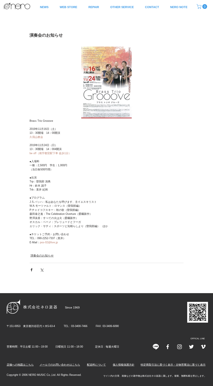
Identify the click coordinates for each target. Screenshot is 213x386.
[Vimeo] (203, 347)
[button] (202, 6)
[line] (156, 347)
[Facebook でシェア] (31, 270)
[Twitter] (191, 347)
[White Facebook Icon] (168, 347)
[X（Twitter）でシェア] (42, 270)
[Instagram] (179, 347)
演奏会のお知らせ (42, 255)
